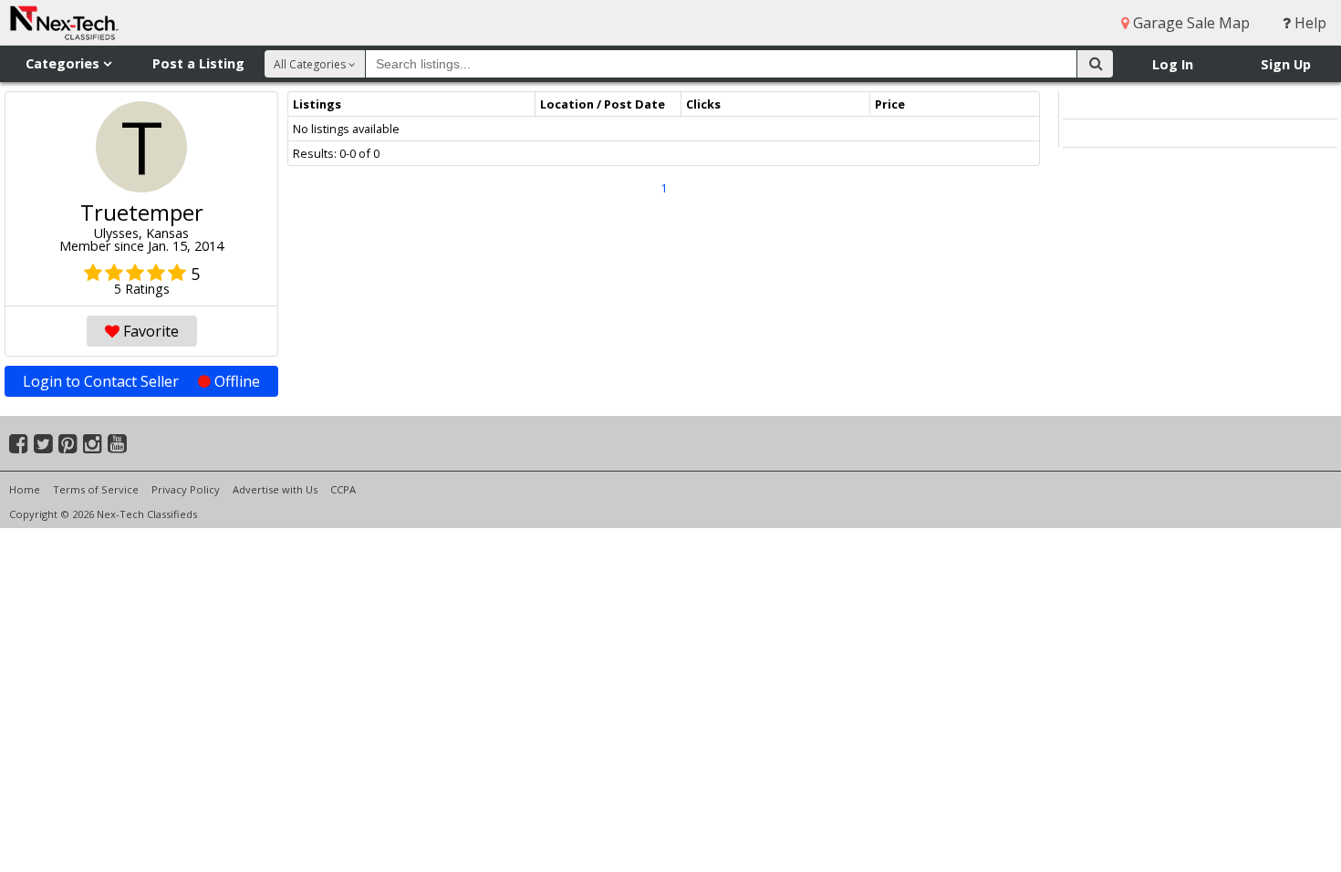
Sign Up (1286, 64)
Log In (1172, 64)
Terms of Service (96, 489)
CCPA (343, 489)
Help (1308, 23)
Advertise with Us (275, 489)
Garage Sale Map (1189, 23)
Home (24, 489)
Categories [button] (64, 63)
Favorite (149, 331)
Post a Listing (198, 63)
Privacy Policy (185, 489)
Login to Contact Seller (141, 381)
